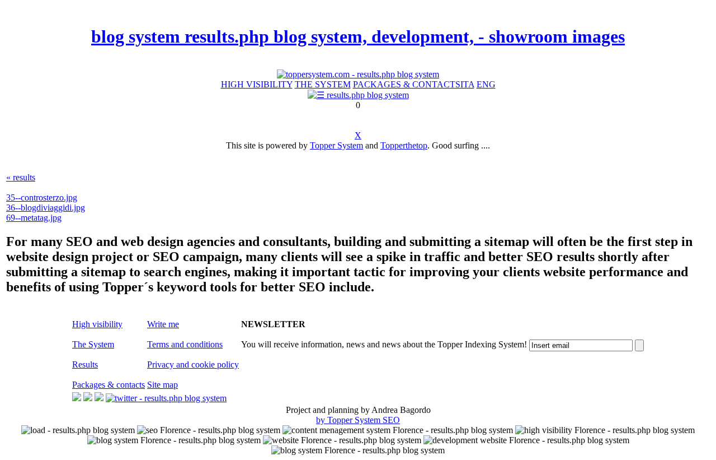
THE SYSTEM (323, 84)
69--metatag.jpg (34, 217)
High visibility (97, 324)
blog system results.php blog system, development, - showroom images (358, 36)
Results (85, 364)
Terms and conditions (185, 344)
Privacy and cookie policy (193, 364)
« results (20, 177)
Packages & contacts (108, 384)
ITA (467, 84)
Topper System (336, 145)
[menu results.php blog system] (358, 95)
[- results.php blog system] (76, 398)
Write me (163, 324)
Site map (162, 384)
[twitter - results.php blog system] (166, 398)
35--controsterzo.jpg (41, 197)
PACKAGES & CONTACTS (406, 84)
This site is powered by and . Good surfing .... (358, 145)
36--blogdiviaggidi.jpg (45, 207)
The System (93, 344)
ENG (486, 84)
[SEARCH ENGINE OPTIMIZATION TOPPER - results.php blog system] (358, 74)
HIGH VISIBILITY (257, 84)
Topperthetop (403, 145)
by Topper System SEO (358, 420)
